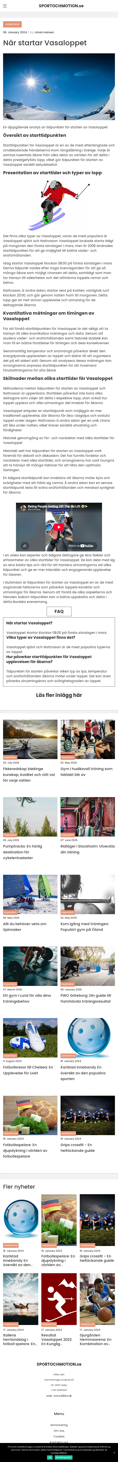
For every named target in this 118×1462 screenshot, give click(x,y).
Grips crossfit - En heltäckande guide (78, 1147)
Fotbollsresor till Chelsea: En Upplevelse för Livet (28, 1070)
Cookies (59, 1436)
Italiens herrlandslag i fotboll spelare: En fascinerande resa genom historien (19, 1339)
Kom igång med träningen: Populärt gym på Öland (85, 926)
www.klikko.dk (62, 1396)
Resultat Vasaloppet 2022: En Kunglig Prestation (56, 1339)
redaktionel (12, 24)
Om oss (59, 1431)
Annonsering (59, 1425)
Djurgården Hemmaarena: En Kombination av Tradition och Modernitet (95, 1339)
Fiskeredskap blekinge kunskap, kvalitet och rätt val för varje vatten (29, 774)
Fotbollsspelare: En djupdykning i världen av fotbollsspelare (25, 1150)
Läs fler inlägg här (59, 695)
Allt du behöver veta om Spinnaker (24, 926)
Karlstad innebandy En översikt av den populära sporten (83, 1073)
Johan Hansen (44, 32)
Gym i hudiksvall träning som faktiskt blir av (86, 771)
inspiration (10, 757)
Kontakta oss (59, 1442)
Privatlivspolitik (63, 1457)
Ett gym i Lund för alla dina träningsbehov (27, 998)
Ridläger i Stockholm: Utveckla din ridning (88, 849)
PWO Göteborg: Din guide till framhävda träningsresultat (86, 998)
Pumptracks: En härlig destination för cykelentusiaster (22, 852)
